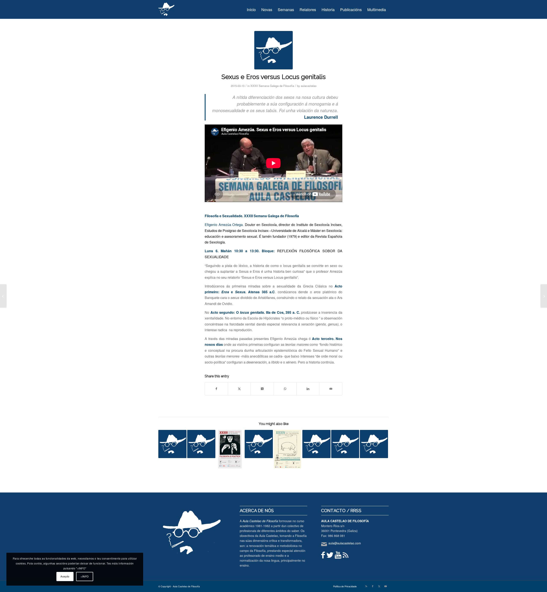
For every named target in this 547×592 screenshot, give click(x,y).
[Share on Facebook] (216, 388)
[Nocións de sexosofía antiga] (201, 444)
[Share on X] (239, 388)
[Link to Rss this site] (366, 586)
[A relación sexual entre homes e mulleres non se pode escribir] (374, 444)
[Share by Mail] (330, 388)
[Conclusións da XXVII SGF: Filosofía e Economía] (172, 444)
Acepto (64, 576)
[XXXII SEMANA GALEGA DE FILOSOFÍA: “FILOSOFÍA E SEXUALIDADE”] (3, 296)
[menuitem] (251, 9)
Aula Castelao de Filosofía (260, 521)
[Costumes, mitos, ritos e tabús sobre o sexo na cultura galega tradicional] (259, 444)
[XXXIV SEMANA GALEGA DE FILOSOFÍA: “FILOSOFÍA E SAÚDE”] (288, 449)
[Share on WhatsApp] (285, 388)
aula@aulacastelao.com (344, 543)
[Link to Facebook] (372, 586)
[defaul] (273, 50)
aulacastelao (308, 86)
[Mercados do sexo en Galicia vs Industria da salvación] (316, 444)
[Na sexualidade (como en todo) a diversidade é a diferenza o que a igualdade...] (543, 296)
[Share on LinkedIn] (308, 388)
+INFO (85, 576)
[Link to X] (379, 586)
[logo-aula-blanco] (166, 9)
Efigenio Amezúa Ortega (224, 224)
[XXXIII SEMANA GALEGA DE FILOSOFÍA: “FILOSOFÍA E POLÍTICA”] (230, 449)
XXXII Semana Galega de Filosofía (272, 86)
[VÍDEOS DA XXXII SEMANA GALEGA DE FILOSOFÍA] (345, 444)
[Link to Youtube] (385, 586)
